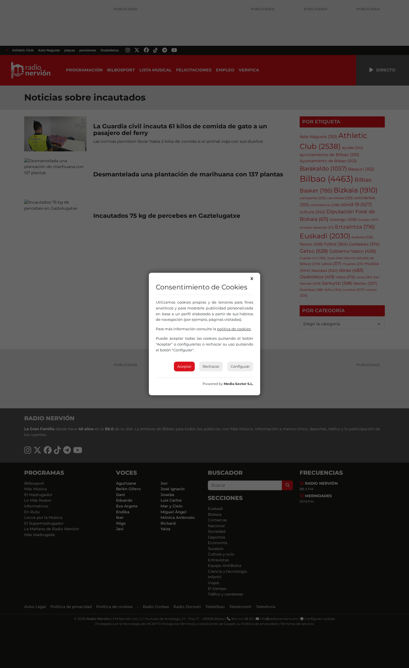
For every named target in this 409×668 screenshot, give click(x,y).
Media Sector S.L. (238, 384)
